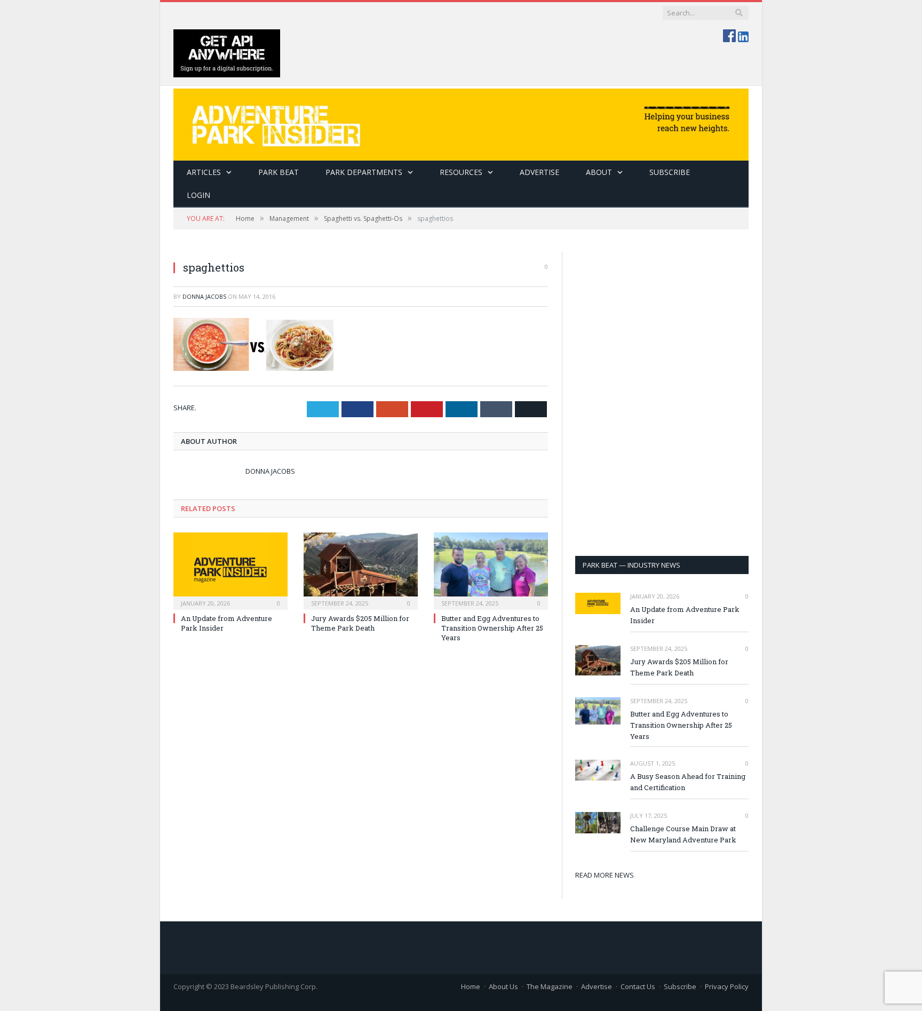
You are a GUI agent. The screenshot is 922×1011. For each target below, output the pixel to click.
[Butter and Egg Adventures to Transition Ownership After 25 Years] (491, 569)
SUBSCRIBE (669, 172)
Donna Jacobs (204, 296)
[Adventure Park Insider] (461, 122)
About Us (503, 986)
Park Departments (363, 172)
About (599, 172)
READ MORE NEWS (604, 875)
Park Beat (278, 172)
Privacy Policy (727, 986)
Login (198, 195)
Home (470, 986)
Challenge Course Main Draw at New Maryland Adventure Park (683, 834)
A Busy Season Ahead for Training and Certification (687, 781)
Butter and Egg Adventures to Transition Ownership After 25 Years (492, 628)
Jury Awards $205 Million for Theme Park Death (360, 623)
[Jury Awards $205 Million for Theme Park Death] (361, 569)
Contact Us (638, 986)
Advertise (539, 172)
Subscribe (680, 986)
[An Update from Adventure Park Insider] (230, 569)
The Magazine (550, 986)
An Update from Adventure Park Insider (685, 614)
